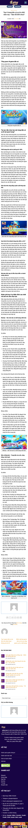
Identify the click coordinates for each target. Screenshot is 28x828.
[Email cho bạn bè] (15, 617)
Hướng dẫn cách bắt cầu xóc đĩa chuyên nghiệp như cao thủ (14, 674)
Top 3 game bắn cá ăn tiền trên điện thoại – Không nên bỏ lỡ (7, 641)
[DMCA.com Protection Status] (5, 765)
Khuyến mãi (4, 785)
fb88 (16, 817)
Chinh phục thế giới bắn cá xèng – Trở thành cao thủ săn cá (16, 686)
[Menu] (25, 2)
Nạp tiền (3, 779)
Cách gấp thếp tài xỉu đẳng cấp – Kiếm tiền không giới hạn (16, 655)
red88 (20, 817)
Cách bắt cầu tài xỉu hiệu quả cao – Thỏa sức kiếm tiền (15, 668)
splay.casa (5, 730)
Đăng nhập (4, 777)
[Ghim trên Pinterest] (18, 617)
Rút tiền (3, 781)
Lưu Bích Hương (12, 812)
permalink (15, 624)
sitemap (3, 761)
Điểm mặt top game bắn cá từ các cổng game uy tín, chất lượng (20, 641)
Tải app (3, 783)
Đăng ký (3, 775)
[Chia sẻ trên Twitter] (12, 617)
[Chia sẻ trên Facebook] (10, 617)
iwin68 (12, 817)
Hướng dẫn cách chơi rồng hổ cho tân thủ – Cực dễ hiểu (16, 662)
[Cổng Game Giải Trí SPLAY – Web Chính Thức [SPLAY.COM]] (14, 2)
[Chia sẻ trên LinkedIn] (20, 617)
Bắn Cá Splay (14, 10)
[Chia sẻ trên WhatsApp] (7, 617)
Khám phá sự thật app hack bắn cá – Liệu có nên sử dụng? (15, 680)
